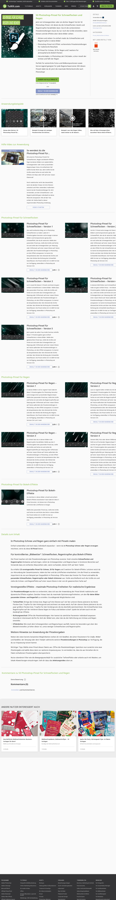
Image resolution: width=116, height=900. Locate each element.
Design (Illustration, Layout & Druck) (28, 894)
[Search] (89, 6)
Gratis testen (106, 6)
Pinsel (94, 35)
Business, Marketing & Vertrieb (85, 883)
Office (22, 891)
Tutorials (23, 880)
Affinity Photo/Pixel (6, 891)
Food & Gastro (81, 896)
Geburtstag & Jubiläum (83, 891)
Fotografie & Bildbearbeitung (28, 883)
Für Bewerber (99, 896)
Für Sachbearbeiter (101, 888)
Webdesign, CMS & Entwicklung (28, 898)
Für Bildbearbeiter (101, 891)
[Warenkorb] (97, 6)
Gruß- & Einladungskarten (65, 885)
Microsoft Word (5, 888)
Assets (41, 880)
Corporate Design (63, 896)
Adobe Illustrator (6, 894)
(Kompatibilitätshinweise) (100, 23)
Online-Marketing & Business (28, 885)
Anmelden (15, 690)
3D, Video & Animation (45, 891)
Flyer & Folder (61, 891)
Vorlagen (61, 880)
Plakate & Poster (62, 894)
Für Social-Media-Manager (103, 885)
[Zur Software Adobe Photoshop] (103, 18)
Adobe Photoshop (6, 883)
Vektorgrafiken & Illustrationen (47, 885)
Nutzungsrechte (97, 28)
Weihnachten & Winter (103, 35)
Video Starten (38, 207)
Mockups (41, 883)
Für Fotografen (100, 883)
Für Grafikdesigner (101, 894)
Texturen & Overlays (45, 888)
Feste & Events (81, 885)
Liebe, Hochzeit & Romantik (84, 888)
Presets (41, 896)
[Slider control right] (112, 731)
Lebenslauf (61, 888)
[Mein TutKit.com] (93, 6)
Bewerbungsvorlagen (64, 883)
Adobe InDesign (5, 885)
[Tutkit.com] (11, 6)
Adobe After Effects (6, 896)
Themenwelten (81, 880)
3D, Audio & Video (25, 888)
